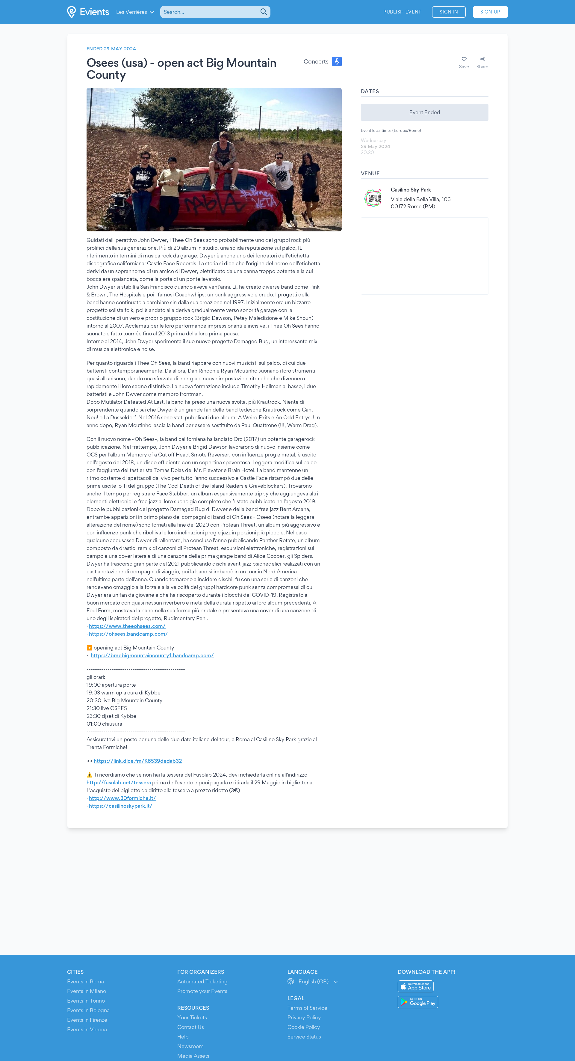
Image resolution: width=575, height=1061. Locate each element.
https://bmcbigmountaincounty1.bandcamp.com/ (152, 655)
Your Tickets (192, 1017)
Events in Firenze (87, 1020)
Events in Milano (86, 991)
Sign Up (490, 12)
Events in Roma (85, 981)
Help (183, 1036)
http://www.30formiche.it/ (122, 798)
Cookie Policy (304, 1027)
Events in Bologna (88, 1010)
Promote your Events (202, 991)
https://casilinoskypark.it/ (120, 806)
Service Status (304, 1036)
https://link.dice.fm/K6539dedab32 (138, 761)
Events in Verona (87, 1029)
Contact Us (190, 1027)
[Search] (263, 12)
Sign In (449, 12)
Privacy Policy (304, 1017)
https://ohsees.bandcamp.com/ (128, 634)
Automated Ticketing (202, 981)
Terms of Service (307, 1008)
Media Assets (193, 1056)
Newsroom (190, 1046)
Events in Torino (86, 1000)
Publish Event (402, 12)
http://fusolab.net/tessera (119, 782)
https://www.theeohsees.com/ (127, 626)
